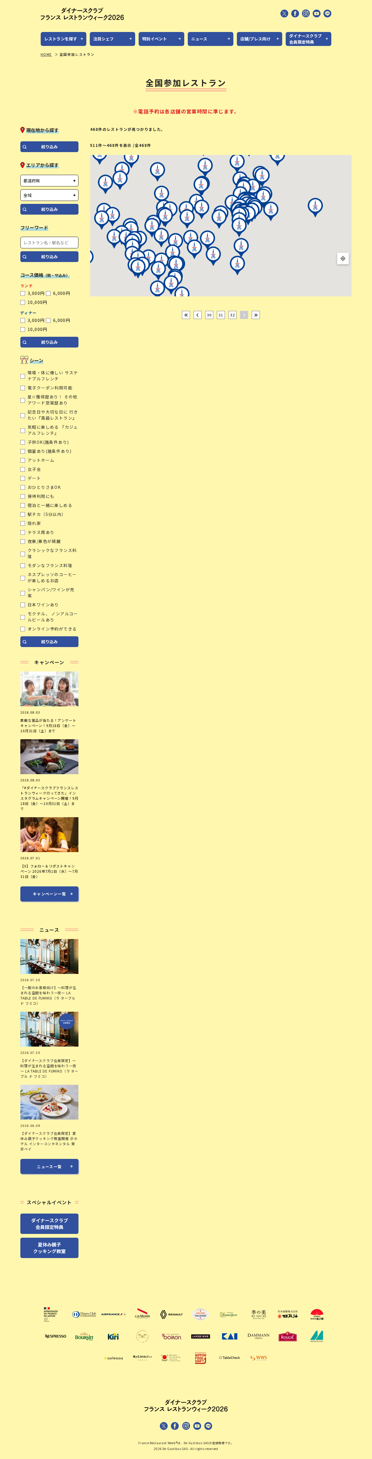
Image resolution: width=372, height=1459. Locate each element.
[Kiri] (113, 1345)
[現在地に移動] (343, 258)
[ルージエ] (287, 1345)
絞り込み (49, 146)
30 (209, 315)
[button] (205, 168)
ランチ (26, 285)
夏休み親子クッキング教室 (49, 1248)
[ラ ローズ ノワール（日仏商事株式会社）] (200, 1345)
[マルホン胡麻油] (287, 1323)
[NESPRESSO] (55, 1345)
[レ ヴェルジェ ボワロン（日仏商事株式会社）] (171, 1345)
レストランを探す (60, 39)
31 (221, 315)
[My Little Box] (142, 1366)
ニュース (199, 39)
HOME (46, 54)
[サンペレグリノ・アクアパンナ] (200, 1323)
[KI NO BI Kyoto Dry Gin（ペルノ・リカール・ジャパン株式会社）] (258, 1323)
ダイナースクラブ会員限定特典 (305, 39)
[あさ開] (316, 1323)
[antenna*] (113, 1366)
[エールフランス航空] (113, 1323)
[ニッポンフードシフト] (200, 1366)
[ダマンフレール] (258, 1345)
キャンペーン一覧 (49, 894)
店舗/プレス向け (255, 39)
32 (232, 315)
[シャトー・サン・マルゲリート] (142, 1345)
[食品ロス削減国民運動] (171, 1366)
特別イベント (154, 39)
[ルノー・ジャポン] (171, 1323)
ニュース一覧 (49, 1166)
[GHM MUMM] (142, 1323)
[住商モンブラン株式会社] (316, 1345)
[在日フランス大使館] (55, 1323)
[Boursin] (84, 1345)
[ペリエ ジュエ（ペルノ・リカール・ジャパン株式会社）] (229, 1323)
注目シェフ (103, 39)
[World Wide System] (258, 1366)
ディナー (28, 313)
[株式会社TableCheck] (229, 1366)
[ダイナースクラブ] (84, 1323)
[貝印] (229, 1345)
